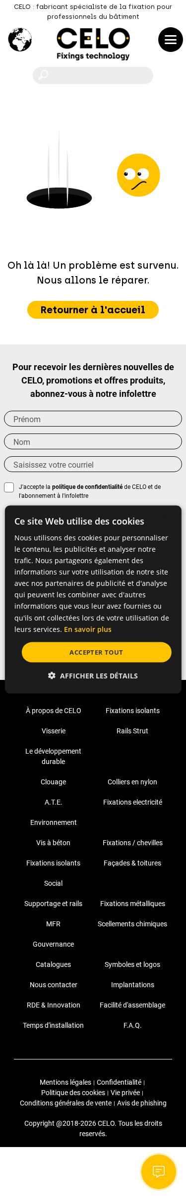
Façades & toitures (132, 863)
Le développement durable (53, 756)
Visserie (53, 731)
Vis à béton (53, 843)
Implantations (132, 985)
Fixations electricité (132, 802)
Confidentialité (119, 1082)
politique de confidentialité (87, 486)
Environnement (53, 822)
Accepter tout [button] (96, 651)
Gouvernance (53, 944)
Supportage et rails (53, 904)
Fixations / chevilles (133, 843)
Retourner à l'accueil (93, 310)
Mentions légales (65, 1082)
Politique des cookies (73, 1093)
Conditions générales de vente (66, 1103)
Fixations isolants (133, 711)
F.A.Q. (133, 1025)
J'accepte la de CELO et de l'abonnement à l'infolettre (90, 491)
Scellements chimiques (132, 924)
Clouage (53, 782)
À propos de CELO (53, 711)
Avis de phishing (142, 1103)
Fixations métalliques (132, 904)
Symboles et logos (132, 964)
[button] (93, 675)
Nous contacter (53, 985)
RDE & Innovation (53, 1005)
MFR (53, 924)
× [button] (165, 517)
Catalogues (53, 964)
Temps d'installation (53, 1025)
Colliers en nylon (132, 782)
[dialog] (92, 599)
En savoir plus (88, 628)
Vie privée (125, 1093)
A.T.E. (53, 802)
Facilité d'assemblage (132, 1005)
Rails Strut (132, 731)
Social (53, 883)
